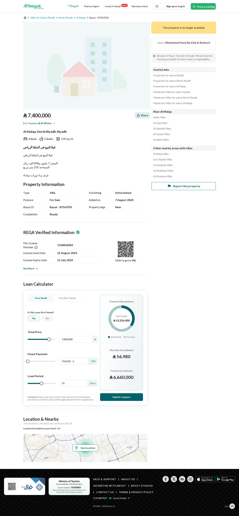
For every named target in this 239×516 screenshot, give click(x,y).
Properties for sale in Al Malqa (169, 86)
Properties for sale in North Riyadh (172, 80)
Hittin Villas (159, 117)
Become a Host (140, 6)
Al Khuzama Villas (162, 176)
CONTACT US (105, 492)
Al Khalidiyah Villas (163, 170)
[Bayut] (33, 6)
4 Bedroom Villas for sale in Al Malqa (172, 103)
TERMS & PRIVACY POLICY (136, 492)
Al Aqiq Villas (160, 123)
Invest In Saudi (115, 6)
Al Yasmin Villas (161, 134)
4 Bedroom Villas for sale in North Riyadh (175, 97)
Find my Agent (91, 6)
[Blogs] (73, 6)
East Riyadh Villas (162, 159)
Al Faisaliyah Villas (163, 165)
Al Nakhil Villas (161, 139)
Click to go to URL (125, 260)
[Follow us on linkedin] (182, 481)
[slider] (49, 339)
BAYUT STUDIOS (142, 485)
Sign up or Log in (175, 6)
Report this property (186, 186)
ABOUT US (128, 479)
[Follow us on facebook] (165, 481)
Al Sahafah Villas (162, 128)
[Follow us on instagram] (190, 481)
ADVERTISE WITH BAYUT (109, 485)
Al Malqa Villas (161, 154)
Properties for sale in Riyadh (168, 75)
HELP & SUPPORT (104, 479)
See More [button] (28, 268)
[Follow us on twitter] (174, 481)
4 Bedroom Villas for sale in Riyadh (171, 92)
